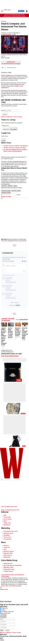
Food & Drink (7, 517)
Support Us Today (6, 196)
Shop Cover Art (7, 555)
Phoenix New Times (8, 569)
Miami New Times (8, 567)
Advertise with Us (8, 533)
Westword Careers (8, 551)
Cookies (11, 575)
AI (21, 575)
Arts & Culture (7, 519)
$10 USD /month (6, 190)
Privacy (20, 117)
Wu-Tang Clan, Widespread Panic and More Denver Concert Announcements (15, 150)
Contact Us (6, 547)
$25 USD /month (16, 190)
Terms (15, 117)
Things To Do (7, 523)
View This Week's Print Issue (9, 506)
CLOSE (3, 140)
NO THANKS (13, 129)
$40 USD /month (6, 192)
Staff (5, 549)
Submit (7, 630)
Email (3, 110)
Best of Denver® (5, 613)
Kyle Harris (6, 34)
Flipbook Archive (8, 553)
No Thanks (3, 617)
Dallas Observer (7, 563)
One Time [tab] (4, 186)
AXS (22, 163)
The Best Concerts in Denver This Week (14, 147)
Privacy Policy (7, 539)
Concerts (3, 21)
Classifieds (6, 535)
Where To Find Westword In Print (10, 510)
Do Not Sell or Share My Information (11, 586)
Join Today (3, 615)
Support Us (21, 10)
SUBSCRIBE (6, 129)
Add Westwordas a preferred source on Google (11, 62)
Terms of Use (7, 537)
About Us (6, 545)
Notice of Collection (6, 117)
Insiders (3, 610)
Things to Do (4, 608)
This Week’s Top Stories (7, 611)
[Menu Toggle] (2, 11)
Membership (6, 557)
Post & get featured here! (10, 356)
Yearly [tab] (15, 186)
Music (5, 521)
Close (2, 640)
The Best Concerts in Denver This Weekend (15, 145)
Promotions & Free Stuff (10, 531)
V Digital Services (8, 571)
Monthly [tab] (10, 186)
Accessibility (17, 575)
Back (2, 630)
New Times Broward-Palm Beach (12, 565)
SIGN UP (5, 114)
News (5, 515)
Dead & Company (6, 75)
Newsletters (6, 525)
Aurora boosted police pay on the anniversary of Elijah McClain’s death (14, 15)
